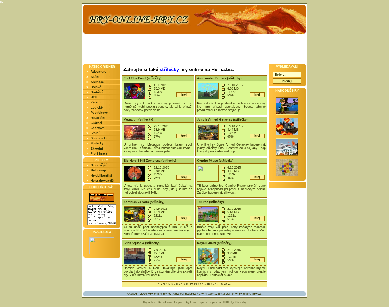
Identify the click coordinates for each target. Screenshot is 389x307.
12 (191, 284)
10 (183, 284)
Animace (97, 82)
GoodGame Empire (170, 302)
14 (199, 284)
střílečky (169, 69)
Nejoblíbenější (101, 175)
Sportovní (98, 128)
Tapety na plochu (209, 302)
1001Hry (228, 302)
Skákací (96, 123)
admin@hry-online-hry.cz (243, 293)
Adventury (98, 71)
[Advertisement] (55, 119)
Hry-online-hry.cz (160, 293)
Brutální (97, 92)
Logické (97, 107)
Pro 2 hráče (99, 153)
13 (195, 284)
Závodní (97, 148)
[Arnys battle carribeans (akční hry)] (287, 115)
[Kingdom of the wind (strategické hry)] (287, 135)
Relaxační (98, 117)
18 (216, 284)
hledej (287, 81)
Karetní (96, 102)
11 (187, 284)
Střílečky (97, 143)
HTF (94, 97)
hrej (184, 94)
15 (204, 284)
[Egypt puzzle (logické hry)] (287, 176)
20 (225, 284)
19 (221, 284)
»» (229, 284)
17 (212, 284)
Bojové (96, 87)
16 (208, 284)
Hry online (149, 302)
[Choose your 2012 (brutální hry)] (287, 156)
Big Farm (190, 302)
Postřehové (99, 112)
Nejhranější (99, 170)
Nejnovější (98, 165)
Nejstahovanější (102, 180)
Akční (95, 76)
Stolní (95, 133)
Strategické (99, 138)
